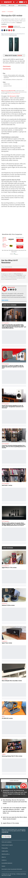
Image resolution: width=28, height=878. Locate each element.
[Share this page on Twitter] (4, 30)
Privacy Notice (19, 275)
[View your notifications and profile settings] (13, 2)
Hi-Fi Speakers (10, 11)
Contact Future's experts (7, 845)
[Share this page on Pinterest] (9, 30)
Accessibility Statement (7, 863)
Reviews (11, 26)
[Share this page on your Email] (14, 30)
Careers (3, 866)
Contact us (4, 860)
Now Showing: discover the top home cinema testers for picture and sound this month (15, 801)
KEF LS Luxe (11, 5)
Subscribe (21, 2)
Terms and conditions (7, 842)
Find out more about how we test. (14, 93)
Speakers (4, 11)
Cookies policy (5, 851)
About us (4, 857)
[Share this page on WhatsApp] (7, 30)
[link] (5, 239)
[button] (26, 2)
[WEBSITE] (13, 289)
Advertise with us (6, 854)
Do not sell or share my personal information (12, 869)
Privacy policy (5, 848)
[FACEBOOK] (9, 289)
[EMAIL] (16, 289)
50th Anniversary (22, 5)
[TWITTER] (11, 289)
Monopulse (13, 96)
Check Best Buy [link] (7, 68)
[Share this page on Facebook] (2, 30)
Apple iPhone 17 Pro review (11, 823)
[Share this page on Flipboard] (11, 30)
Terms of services (17, 273)
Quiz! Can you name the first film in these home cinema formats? (15, 818)
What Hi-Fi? (17, 26)
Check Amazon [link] (7, 66)
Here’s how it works (13, 35)
